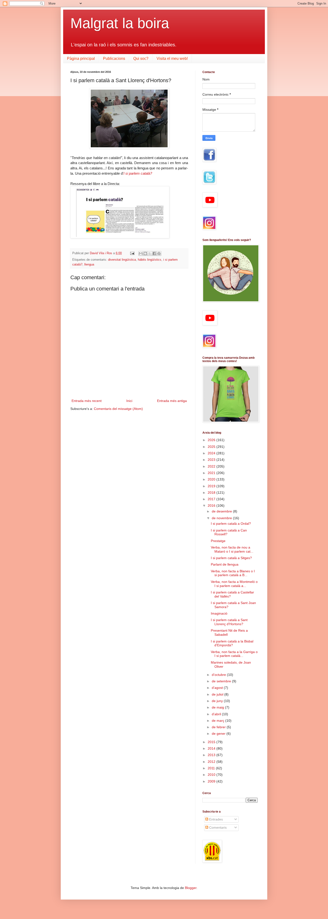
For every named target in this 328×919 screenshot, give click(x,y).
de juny (218, 701)
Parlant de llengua (224, 564)
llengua (89, 264)
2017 (212, 499)
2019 (212, 486)
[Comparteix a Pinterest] (159, 253)
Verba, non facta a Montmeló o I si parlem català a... (234, 584)
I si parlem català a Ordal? (231, 523)
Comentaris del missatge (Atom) (118, 409)
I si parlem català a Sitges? (231, 558)
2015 (212, 742)
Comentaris (217, 827)
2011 (212, 768)
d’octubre (219, 675)
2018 (212, 492)
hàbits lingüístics (149, 259)
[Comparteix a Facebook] (154, 253)
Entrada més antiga (172, 401)
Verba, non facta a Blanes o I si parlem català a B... (233, 573)
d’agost (218, 688)
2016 (212, 505)
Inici (129, 401)
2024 (212, 453)
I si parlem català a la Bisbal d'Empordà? (232, 643)
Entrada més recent (87, 401)
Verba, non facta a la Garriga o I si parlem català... (234, 654)
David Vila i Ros (101, 253)
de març (218, 720)
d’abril (217, 714)
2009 (212, 781)
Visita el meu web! (172, 58)
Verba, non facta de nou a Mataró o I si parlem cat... (232, 549)
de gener (219, 733)
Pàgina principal (81, 58)
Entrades (215, 819)
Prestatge (218, 541)
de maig (218, 707)
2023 (212, 460)
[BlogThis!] (145, 253)
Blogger (190, 888)
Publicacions (114, 58)
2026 (212, 440)
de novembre (222, 518)
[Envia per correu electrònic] (140, 253)
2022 (212, 466)
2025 (212, 447)
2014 (212, 748)
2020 (212, 479)
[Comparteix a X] (149, 253)
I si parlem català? (137, 173)
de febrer (219, 727)
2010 (212, 775)
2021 (212, 473)
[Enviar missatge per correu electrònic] (132, 253)
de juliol (218, 694)
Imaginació (219, 613)
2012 (212, 762)
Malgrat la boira (119, 23)
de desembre (222, 511)
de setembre (222, 681)
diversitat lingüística (122, 259)
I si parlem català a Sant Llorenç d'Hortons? (229, 622)
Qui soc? (140, 58)
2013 (212, 755)
